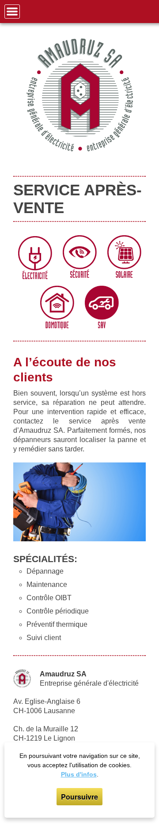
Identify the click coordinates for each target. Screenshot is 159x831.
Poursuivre (79, 797)
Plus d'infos (79, 774)
